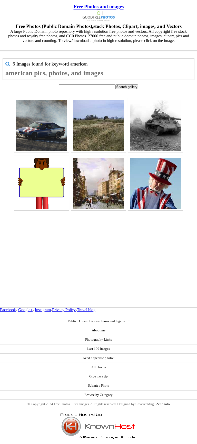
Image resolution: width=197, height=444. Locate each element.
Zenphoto (163, 404)
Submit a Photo (98, 385)
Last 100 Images (98, 349)
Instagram (43, 310)
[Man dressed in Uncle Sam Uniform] (155, 183)
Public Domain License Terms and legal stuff (99, 321)
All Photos (98, 367)
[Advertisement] (98, 248)
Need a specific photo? (98, 358)
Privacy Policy (64, 310)
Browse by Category (98, 395)
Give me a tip (98, 376)
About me (98, 330)
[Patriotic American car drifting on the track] (41, 125)
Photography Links (98, 339)
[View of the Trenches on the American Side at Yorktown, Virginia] (98, 125)
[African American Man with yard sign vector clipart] (41, 183)
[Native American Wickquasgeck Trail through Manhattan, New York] (98, 183)
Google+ (25, 310)
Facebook (8, 310)
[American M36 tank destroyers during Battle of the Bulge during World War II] (155, 125)
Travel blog (86, 310)
